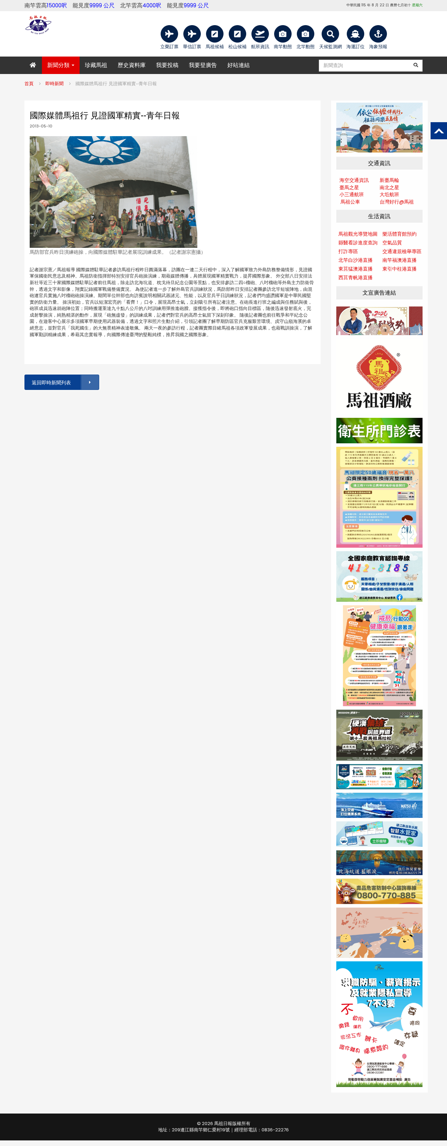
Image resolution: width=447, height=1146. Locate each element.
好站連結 (238, 65)
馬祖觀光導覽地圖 (358, 233)
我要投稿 (167, 65)
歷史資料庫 (132, 65)
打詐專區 (348, 251)
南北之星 (389, 187)
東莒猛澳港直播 (355, 268)
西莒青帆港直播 (355, 277)
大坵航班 (389, 194)
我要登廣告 (203, 65)
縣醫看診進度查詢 (358, 242)
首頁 (29, 83)
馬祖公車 (350, 201)
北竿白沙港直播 (355, 260)
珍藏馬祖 (96, 65)
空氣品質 (392, 242)
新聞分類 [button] (59, 65)
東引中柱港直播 (399, 268)
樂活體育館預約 (399, 233)
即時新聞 (54, 83)
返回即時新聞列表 (51, 382)
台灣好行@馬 (394, 201)
